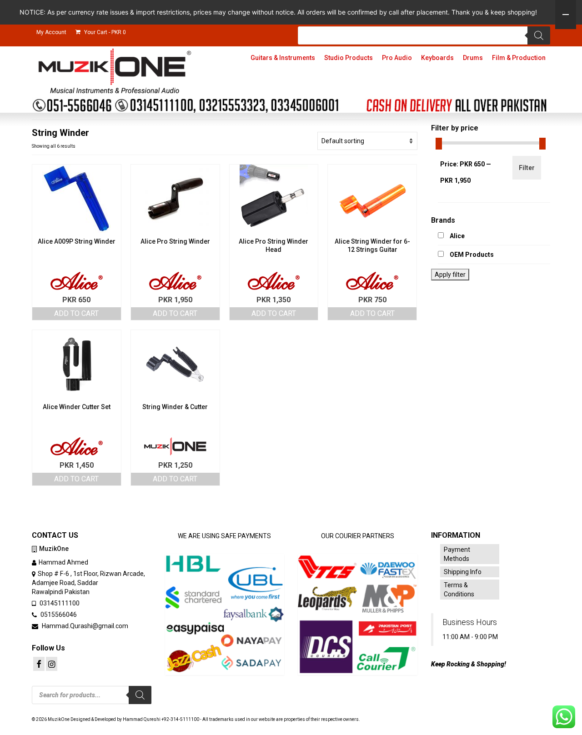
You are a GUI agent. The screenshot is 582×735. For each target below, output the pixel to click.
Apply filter (450, 274)
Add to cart (76, 313)
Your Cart (104, 32)
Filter (527, 167)
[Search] (538, 35)
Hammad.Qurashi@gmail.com (84, 626)
